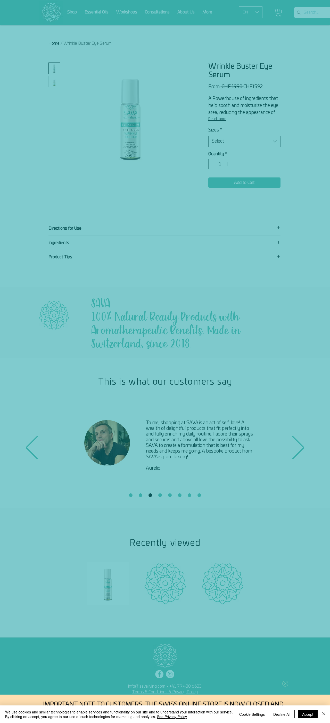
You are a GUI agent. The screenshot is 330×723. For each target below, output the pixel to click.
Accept (307, 714)
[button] (285, 684)
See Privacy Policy (172, 716)
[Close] (324, 714)
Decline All (281, 714)
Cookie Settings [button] (252, 714)
